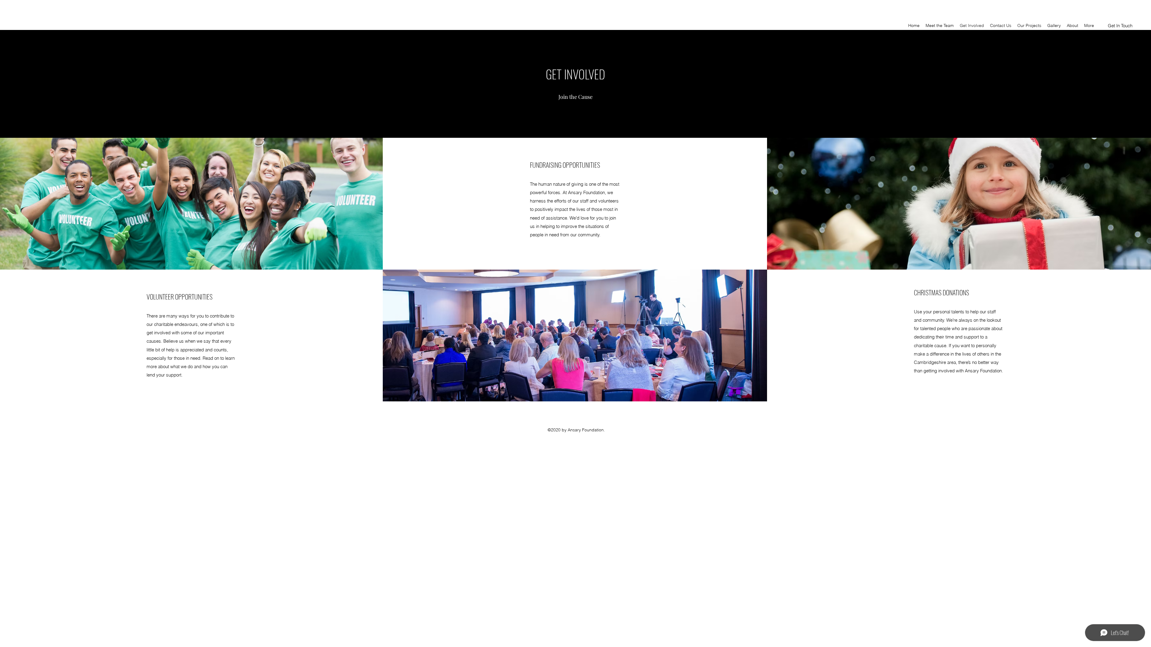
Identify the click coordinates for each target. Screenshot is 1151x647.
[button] (1120, 26)
